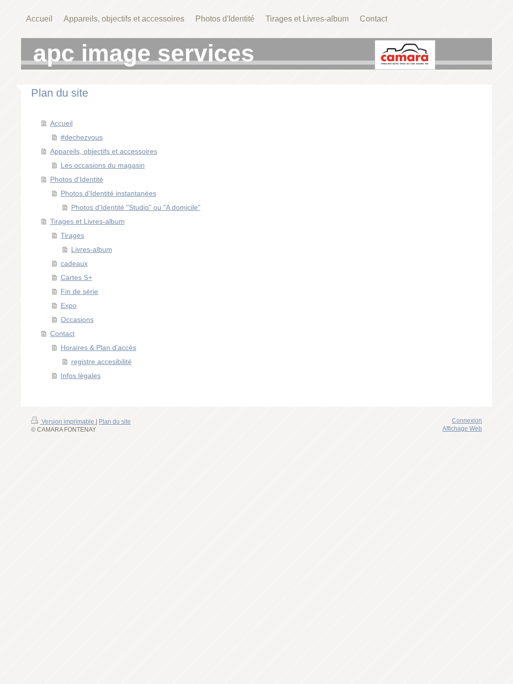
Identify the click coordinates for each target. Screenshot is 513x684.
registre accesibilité (101, 362)
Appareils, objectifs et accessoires (103, 151)
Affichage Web (462, 428)
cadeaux (74, 263)
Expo (69, 305)
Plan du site (115, 421)
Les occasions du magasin (103, 165)
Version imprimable (68, 421)
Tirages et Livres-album (87, 221)
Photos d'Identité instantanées (108, 193)
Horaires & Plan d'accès (98, 348)
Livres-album (91, 249)
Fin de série (79, 291)
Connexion (467, 420)
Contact (62, 333)
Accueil (61, 123)
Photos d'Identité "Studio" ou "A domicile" (135, 207)
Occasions (77, 319)
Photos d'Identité (76, 179)
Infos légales (81, 376)
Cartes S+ (76, 277)
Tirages (72, 235)
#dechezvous (82, 137)
